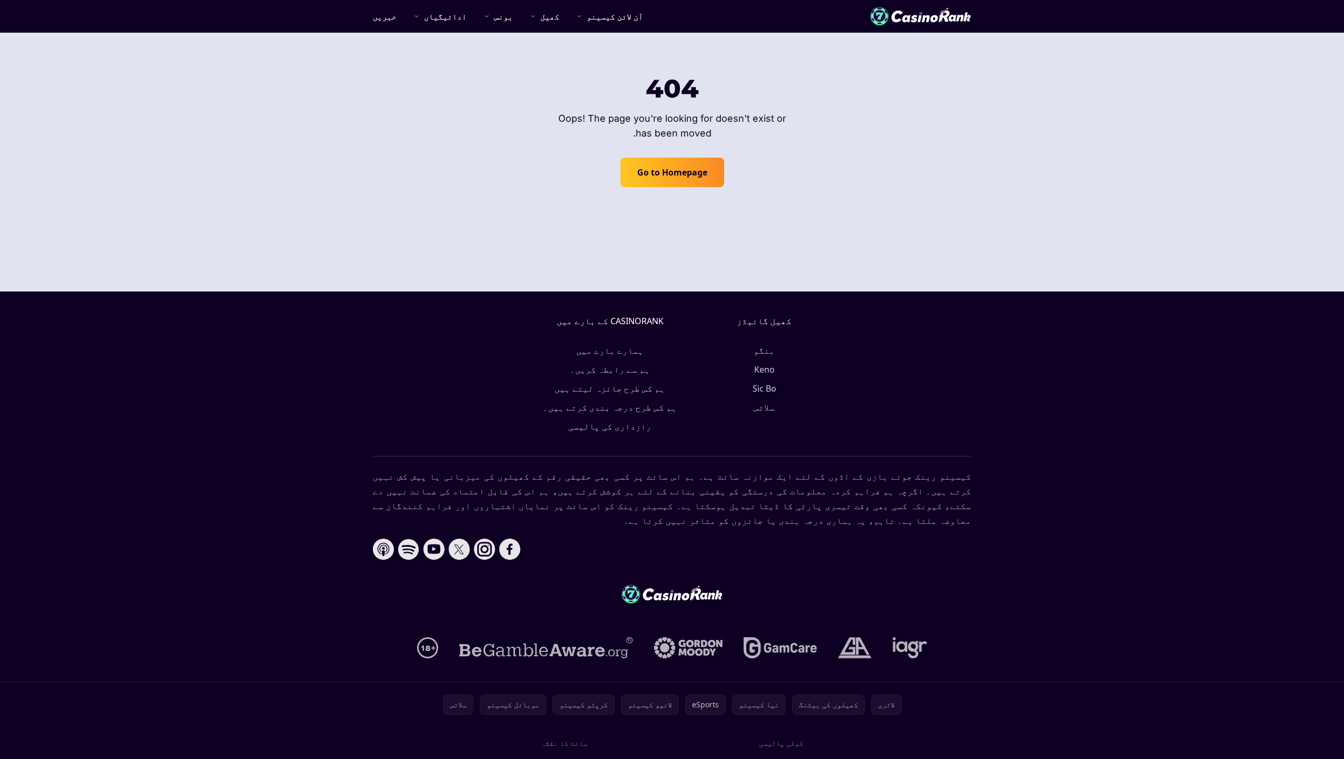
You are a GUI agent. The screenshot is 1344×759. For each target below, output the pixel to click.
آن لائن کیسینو (615, 16)
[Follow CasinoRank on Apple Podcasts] (383, 549)
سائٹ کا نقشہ (564, 743)
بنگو (764, 350)
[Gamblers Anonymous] (855, 647)
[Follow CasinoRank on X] (459, 549)
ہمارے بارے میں (610, 350)
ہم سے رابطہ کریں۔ (610, 369)
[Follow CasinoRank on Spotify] (408, 549)
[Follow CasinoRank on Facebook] (509, 549)
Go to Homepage (672, 172)
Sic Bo (764, 388)
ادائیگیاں (445, 16)
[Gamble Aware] (546, 647)
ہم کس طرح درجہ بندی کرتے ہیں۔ (610, 407)
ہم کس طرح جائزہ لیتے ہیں (610, 388)
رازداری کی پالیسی (609, 426)
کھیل (549, 16)
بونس (503, 16)
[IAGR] (910, 647)
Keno (764, 369)
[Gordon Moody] (688, 647)
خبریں (385, 16)
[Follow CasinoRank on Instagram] (484, 549)
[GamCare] (780, 647)
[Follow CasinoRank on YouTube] (433, 549)
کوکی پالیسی (781, 743)
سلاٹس (764, 407)
